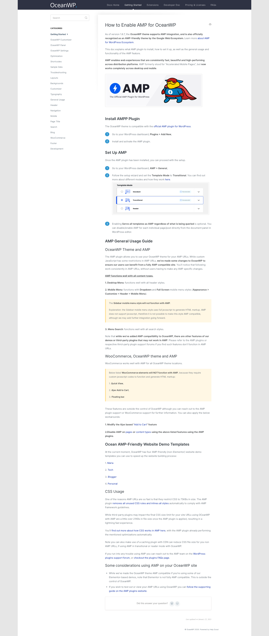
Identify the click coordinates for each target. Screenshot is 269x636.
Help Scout (214, 630)
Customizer (56, 88)
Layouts (54, 78)
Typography (56, 94)
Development (56, 148)
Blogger (112, 476)
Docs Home (113, 5)
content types (143, 431)
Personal (113, 483)
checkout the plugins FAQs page (151, 557)
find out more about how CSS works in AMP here (138, 530)
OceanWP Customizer (61, 39)
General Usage (57, 99)
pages (129, 431)
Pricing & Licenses (195, 5)
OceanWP (190, 630)
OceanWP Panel (58, 45)
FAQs (213, 5)
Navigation (55, 110)
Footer (53, 143)
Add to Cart (140, 424)
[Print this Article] (210, 24)
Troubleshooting (58, 72)
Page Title (55, 121)
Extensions (153, 5)
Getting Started (133, 5)
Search (53, 127)
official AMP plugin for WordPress (172, 126)
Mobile (53, 116)
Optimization (56, 56)
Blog (52, 132)
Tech (110, 469)
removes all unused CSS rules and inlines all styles (141, 503)
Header (54, 105)
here (167, 179)
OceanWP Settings (59, 50)
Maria (110, 462)
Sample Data (56, 67)
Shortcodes (56, 61)
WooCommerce (57, 138)
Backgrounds (56, 83)
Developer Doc (172, 5)
